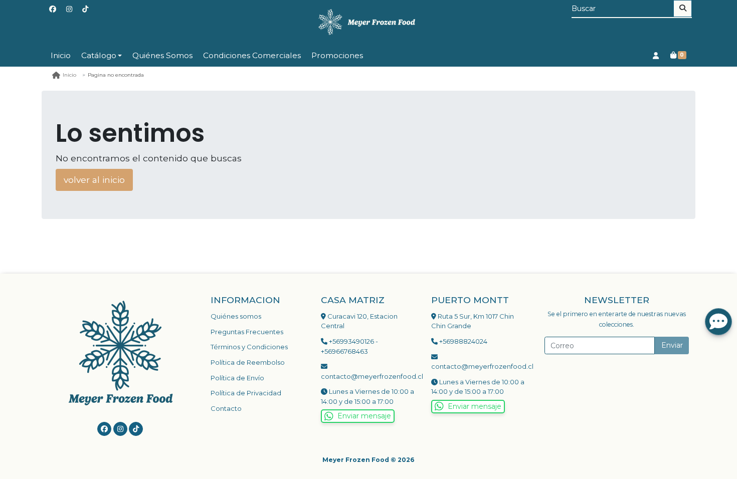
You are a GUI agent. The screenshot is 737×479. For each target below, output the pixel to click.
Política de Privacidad (246, 393)
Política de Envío (237, 378)
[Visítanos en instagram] (120, 429)
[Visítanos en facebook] (104, 429)
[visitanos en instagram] (69, 9)
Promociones (337, 55)
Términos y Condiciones (249, 347)
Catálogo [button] (98, 55)
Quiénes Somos (162, 55)
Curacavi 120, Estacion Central (359, 321)
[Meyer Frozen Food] (368, 22)
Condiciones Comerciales (252, 55)
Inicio (61, 55)
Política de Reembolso (248, 362)
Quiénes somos (236, 316)
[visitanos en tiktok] (85, 9)
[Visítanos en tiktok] (136, 429)
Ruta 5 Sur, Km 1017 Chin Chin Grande (472, 321)
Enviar (672, 345)
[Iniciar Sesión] (655, 55)
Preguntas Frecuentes (247, 332)
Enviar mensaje (364, 415)
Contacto (226, 408)
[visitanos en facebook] (52, 9)
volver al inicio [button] (94, 179)
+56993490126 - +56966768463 (349, 346)
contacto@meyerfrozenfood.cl (368, 376)
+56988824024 (462, 341)
